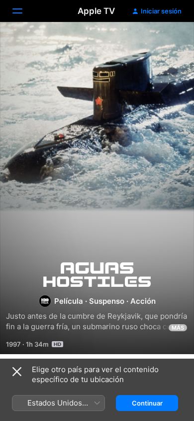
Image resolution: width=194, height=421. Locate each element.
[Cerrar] (16, 371)
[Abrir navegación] (23, 11)
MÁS (178, 327)
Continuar (147, 403)
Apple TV (96, 11)
